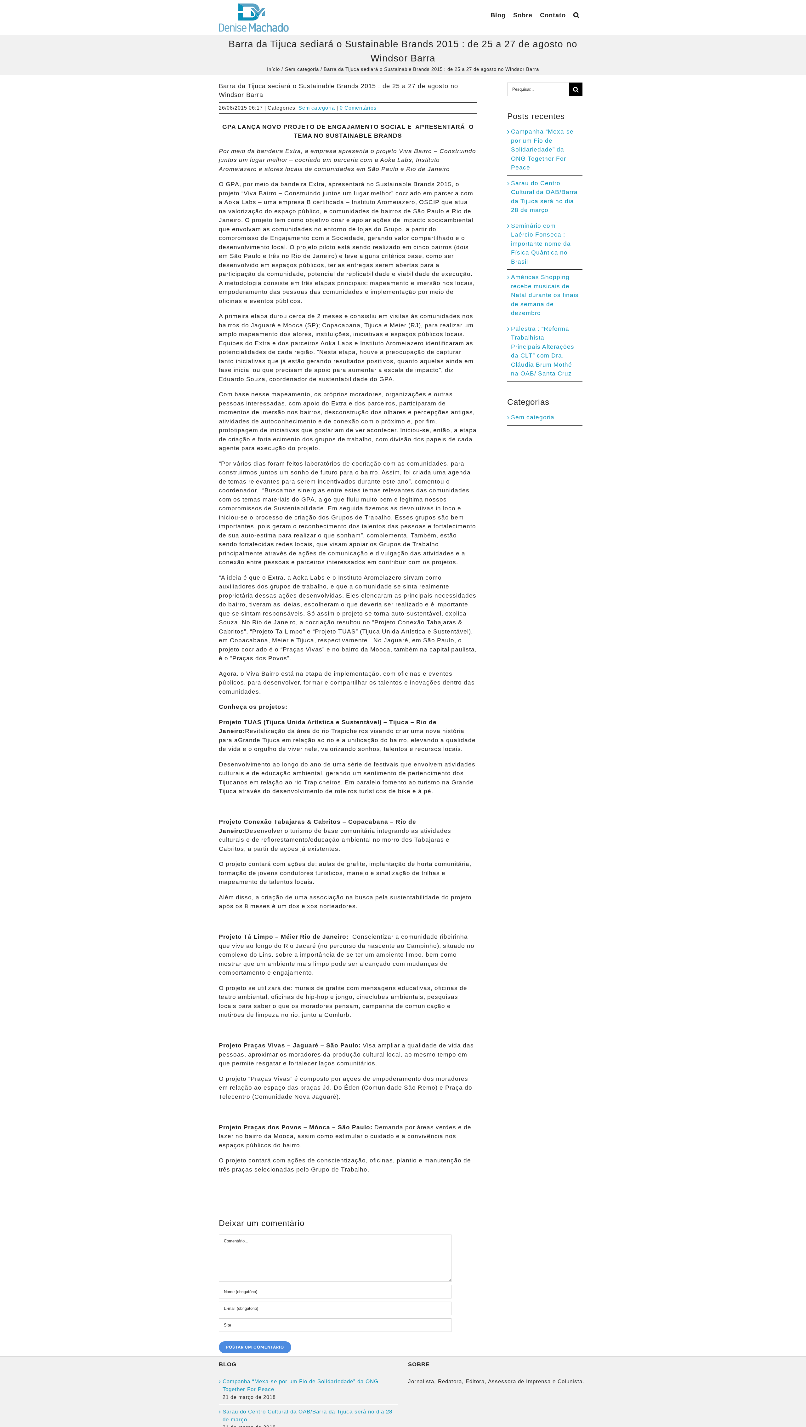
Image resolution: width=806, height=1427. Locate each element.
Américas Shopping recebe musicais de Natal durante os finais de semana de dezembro (545, 295)
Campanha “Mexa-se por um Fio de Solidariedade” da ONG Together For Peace (542, 149)
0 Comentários (358, 108)
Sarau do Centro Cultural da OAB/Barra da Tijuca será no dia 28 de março (307, 1416)
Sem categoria (316, 108)
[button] (576, 14)
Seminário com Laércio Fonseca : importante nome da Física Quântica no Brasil (541, 243)
